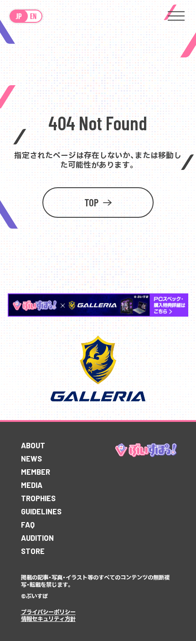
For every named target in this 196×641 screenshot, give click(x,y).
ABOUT (33, 445)
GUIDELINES (41, 511)
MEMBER (35, 471)
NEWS (31, 458)
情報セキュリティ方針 (48, 619)
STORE (33, 550)
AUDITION (37, 537)
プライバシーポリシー (48, 612)
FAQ (28, 524)
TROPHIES (38, 498)
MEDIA (31, 484)
